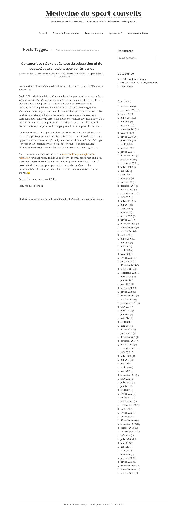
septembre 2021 (128, 110)
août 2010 (125, 435)
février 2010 (127, 458)
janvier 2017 (126, 220)
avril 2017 (125, 208)
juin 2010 (125, 443)
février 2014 (126, 329)
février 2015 (127, 288)
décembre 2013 (128, 337)
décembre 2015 (128, 265)
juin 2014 (125, 314)
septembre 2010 (128, 431)
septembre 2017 (128, 193)
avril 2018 (125, 174)
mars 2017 (125, 212)
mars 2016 (125, 254)
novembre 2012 (128, 375)
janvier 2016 (126, 261)
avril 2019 (125, 144)
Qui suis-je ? (115, 33)
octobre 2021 (127, 106)
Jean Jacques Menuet (93, 74)
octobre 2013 (127, 344)
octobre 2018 (127, 159)
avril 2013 (125, 367)
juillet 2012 (126, 382)
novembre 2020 (128, 129)
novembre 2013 (128, 341)
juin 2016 (125, 242)
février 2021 (126, 125)
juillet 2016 (126, 239)
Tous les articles (94, 33)
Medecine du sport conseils (93, 13)
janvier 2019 (126, 152)
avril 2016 (125, 250)
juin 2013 (125, 360)
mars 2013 (125, 371)
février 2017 (126, 216)
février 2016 (126, 258)
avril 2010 (125, 450)
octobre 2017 (127, 189)
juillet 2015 (126, 276)
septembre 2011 (128, 405)
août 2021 (125, 114)
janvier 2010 (127, 462)
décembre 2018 (128, 155)
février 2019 (126, 148)
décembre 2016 (128, 223)
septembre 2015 (128, 273)
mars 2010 (126, 454)
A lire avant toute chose (66, 33)
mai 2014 (125, 318)
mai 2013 (125, 363)
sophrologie (127, 86)
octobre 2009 (127, 473)
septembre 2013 (128, 348)
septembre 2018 (128, 163)
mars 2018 (125, 178)
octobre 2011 (127, 401)
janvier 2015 (127, 292)
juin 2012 (125, 386)
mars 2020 (126, 133)
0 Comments (63, 77)
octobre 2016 (127, 231)
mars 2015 (126, 284)
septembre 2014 (128, 303)
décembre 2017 (128, 186)
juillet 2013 (126, 356)
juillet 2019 (126, 140)
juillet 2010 (126, 439)
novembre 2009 (128, 469)
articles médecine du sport (44, 74)
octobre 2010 (127, 428)
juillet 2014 (126, 310)
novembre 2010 (128, 424)
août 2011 (125, 409)
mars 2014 (125, 326)
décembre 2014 (128, 295)
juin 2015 (125, 280)
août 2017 (125, 197)
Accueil (43, 33)
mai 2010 (125, 447)
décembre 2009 (128, 465)
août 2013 (125, 352)
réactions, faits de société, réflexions (139, 82)
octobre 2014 (127, 299)
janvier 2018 (126, 182)
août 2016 (125, 235)
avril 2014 (125, 322)
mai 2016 (125, 246)
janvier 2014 (126, 333)
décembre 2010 (128, 420)
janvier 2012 (126, 397)
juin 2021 (125, 121)
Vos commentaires (138, 33)
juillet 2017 (126, 201)
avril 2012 (125, 390)
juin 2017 (125, 205)
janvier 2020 (127, 137)
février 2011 (126, 413)
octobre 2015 (127, 269)
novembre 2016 (128, 227)
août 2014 (125, 307)
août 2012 (125, 379)
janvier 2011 (126, 416)
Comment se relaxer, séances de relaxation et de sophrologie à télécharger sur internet (61, 66)
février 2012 (126, 394)
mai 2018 (125, 171)
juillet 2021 (126, 118)
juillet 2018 (126, 167)
